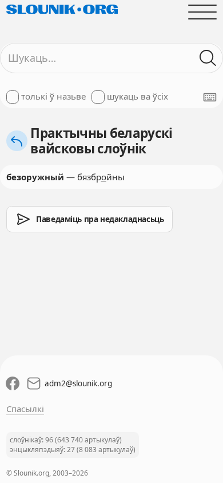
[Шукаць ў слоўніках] (208, 58)
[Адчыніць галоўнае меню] (202, 11)
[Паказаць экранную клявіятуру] (210, 97)
